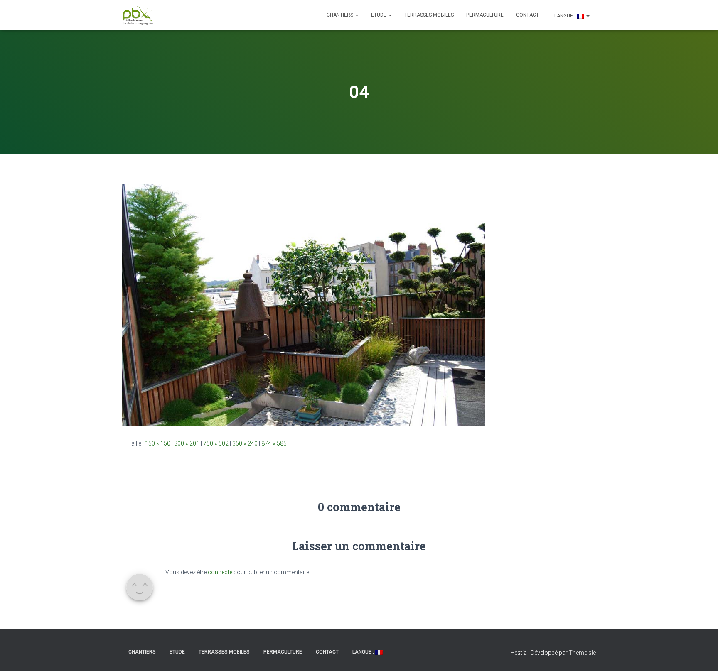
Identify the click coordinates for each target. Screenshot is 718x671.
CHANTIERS (340, 15)
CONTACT (527, 15)
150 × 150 (157, 443)
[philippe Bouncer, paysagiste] (138, 15)
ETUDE (379, 15)
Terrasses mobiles (429, 15)
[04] (303, 304)
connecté (220, 572)
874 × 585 (274, 443)
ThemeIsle (582, 652)
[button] (356, 15)
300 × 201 (186, 443)
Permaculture (485, 15)
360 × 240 (245, 443)
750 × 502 (216, 443)
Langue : (565, 16)
